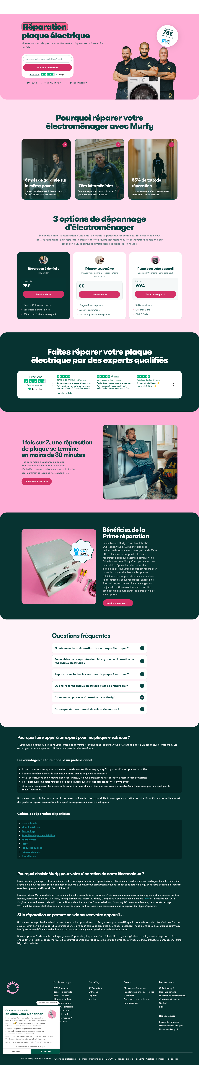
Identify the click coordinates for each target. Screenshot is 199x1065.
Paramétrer (17, 1051)
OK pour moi (45, 1051)
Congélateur (29, 856)
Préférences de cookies (167, 1058)
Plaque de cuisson (32, 847)
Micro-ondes (29, 839)
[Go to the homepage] (12, 987)
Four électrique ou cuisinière (38, 835)
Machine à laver (31, 827)
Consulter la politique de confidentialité (19, 1042)
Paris (147, 898)
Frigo (25, 843)
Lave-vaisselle (29, 823)
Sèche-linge (28, 831)
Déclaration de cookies (43, 1042)
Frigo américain (31, 851)
